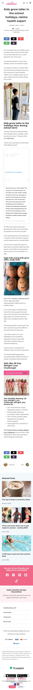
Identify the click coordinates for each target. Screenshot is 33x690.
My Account (7, 621)
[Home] (13, 28)
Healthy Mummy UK (10, 608)
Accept (12, 686)
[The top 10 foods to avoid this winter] (16, 489)
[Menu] (3, 3)
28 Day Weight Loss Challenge (12, 365)
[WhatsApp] (7, 43)
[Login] (24, 3)
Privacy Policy (11, 634)
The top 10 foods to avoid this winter (16, 499)
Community (7, 617)
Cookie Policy (19, 682)
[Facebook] (7, 38)
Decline (21, 686)
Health (22, 25)
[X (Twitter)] (14, 38)
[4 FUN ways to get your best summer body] (16, 543)
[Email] (14, 43)
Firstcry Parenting (20, 221)
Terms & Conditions (20, 634)
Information (7, 612)
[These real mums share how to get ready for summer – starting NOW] (16, 515)
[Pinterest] (21, 38)
